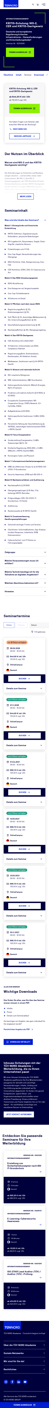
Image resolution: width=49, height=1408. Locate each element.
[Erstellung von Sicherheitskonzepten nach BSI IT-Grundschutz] (24, 1177)
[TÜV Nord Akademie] (12, 4)
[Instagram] (6, 1382)
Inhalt (18, 75)
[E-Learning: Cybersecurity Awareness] (24, 1231)
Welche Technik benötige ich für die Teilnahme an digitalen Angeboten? (22, 573)
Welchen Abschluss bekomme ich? (21, 583)
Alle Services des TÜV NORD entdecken (20, 1396)
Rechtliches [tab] (10, 1369)
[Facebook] (12, 1382)
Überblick (8, 75)
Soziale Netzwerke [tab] (14, 1353)
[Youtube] (25, 1382)
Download (39, 75)
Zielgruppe (10, 552)
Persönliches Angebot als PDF (17, 1029)
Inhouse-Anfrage (22, 136)
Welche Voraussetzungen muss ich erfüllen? (22, 562)
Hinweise (9, 591)
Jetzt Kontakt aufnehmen (18, 1114)
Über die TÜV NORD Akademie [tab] (20, 1345)
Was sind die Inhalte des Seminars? (22, 220)
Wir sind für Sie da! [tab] (14, 1361)
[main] (24, 665)
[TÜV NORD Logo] (12, 1325)
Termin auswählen (18, 52)
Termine (27, 75)
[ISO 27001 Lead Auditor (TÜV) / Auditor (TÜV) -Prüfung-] (24, 1284)
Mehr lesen (25, 196)
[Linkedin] (18, 1382)
